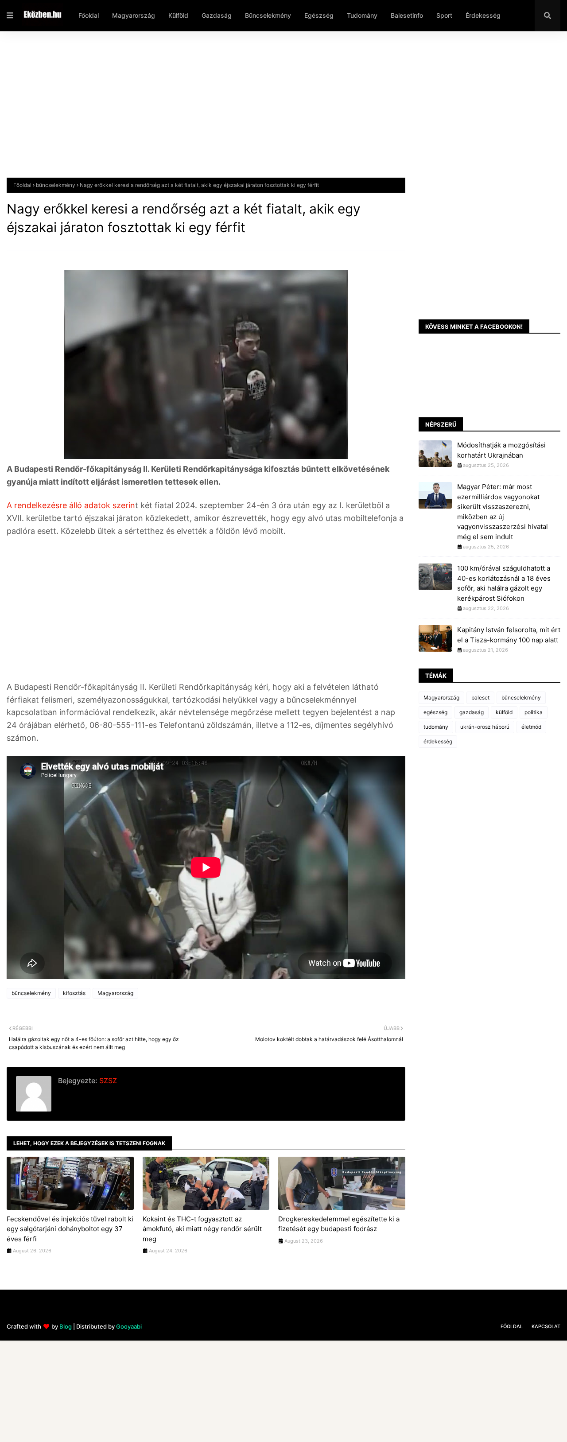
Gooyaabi (129, 1326)
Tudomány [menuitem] (362, 15)
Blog (65, 1326)
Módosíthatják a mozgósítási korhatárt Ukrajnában (501, 450)
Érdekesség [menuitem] (483, 15)
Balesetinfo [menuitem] (407, 15)
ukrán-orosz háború (484, 726)
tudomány (435, 726)
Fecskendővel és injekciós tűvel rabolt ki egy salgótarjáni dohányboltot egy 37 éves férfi (70, 1229)
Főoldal (22, 185)
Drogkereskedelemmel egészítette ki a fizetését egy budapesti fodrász (339, 1224)
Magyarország (115, 993)
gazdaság (471, 712)
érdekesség (437, 741)
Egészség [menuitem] (319, 15)
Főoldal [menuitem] (88, 15)
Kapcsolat (546, 1326)
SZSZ (107, 1080)
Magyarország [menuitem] (133, 15)
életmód (531, 726)
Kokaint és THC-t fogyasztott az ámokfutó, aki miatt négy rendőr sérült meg (202, 1229)
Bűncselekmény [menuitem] (268, 15)
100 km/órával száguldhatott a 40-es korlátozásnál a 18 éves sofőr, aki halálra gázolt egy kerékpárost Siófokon (504, 583)
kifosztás (74, 993)
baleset (480, 697)
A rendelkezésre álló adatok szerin (71, 505)
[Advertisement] (272, 111)
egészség (435, 712)
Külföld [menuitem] (178, 15)
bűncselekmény (55, 185)
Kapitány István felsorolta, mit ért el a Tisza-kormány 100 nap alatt (508, 635)
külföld (504, 712)
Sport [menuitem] (444, 15)
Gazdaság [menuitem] (217, 15)
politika (533, 712)
